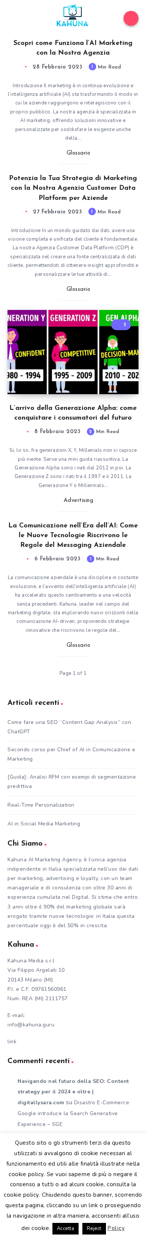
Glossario (79, 153)
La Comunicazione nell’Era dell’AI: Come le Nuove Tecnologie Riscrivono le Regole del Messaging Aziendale (73, 536)
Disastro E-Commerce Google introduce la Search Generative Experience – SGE (73, 1113)
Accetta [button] (65, 1228)
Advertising (79, 500)
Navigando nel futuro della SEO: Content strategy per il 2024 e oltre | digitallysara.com (73, 1092)
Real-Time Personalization (40, 805)
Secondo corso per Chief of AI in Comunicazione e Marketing (71, 754)
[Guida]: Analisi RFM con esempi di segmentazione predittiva (71, 781)
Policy (116, 1228)
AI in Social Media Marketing (43, 823)
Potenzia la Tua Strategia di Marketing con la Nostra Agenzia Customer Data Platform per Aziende (73, 188)
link (11, 1041)
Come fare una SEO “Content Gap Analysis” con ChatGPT (69, 727)
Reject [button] (94, 1228)
